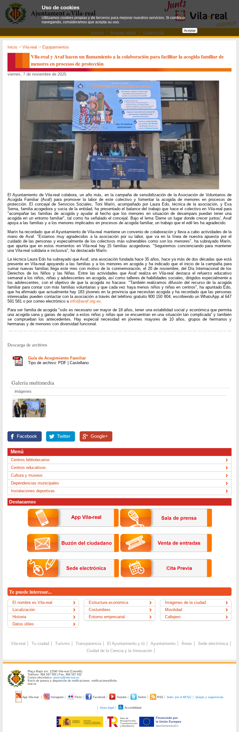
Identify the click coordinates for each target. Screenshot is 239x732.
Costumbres (99, 609)
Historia (19, 616)
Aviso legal (107, 707)
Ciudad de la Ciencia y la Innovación (119, 650)
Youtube (121, 697)
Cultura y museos (27, 475)
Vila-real (29, 47)
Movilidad (173, 609)
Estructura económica (108, 602)
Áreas (186, 643)
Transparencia (88, 643)
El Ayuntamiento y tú (126, 643)
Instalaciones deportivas (33, 491)
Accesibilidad (132, 707)
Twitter (63, 436)
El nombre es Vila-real (32, 602)
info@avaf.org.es (85, 301)
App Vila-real (31, 697)
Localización (23, 609)
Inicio (12, 47)
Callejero (172, 616)
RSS (160, 697)
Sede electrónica (213, 643)
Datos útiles (23, 624)
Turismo (62, 643)
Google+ (99, 436)
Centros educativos (28, 467)
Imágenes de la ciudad (185, 602)
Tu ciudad (40, 643)
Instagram (57, 697)
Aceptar (190, 30)
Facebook (27, 436)
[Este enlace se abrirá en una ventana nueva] (73, 582)
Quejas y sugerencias (209, 697)
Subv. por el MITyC (179, 697)
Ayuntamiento (163, 643)
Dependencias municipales (35, 483)
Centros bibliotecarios (30, 459)
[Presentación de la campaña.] (29, 419)
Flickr (78, 697)
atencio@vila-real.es (66, 677)
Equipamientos (55, 47)
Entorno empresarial (107, 616)
